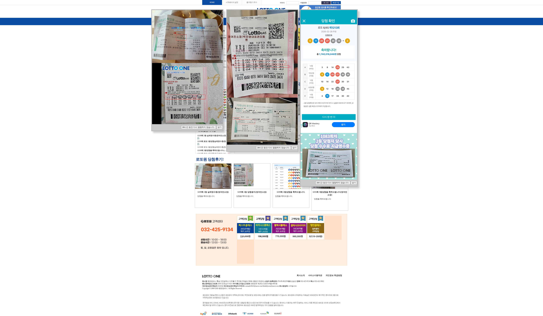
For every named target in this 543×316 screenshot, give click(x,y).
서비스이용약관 (315, 275)
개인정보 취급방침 (334, 275)
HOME (212, 2)
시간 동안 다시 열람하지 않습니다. (198, 127)
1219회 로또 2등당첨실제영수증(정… (212, 147)
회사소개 (301, 275)
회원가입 (336, 3)
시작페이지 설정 (232, 2)
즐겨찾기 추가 (251, 2)
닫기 (220, 127)
